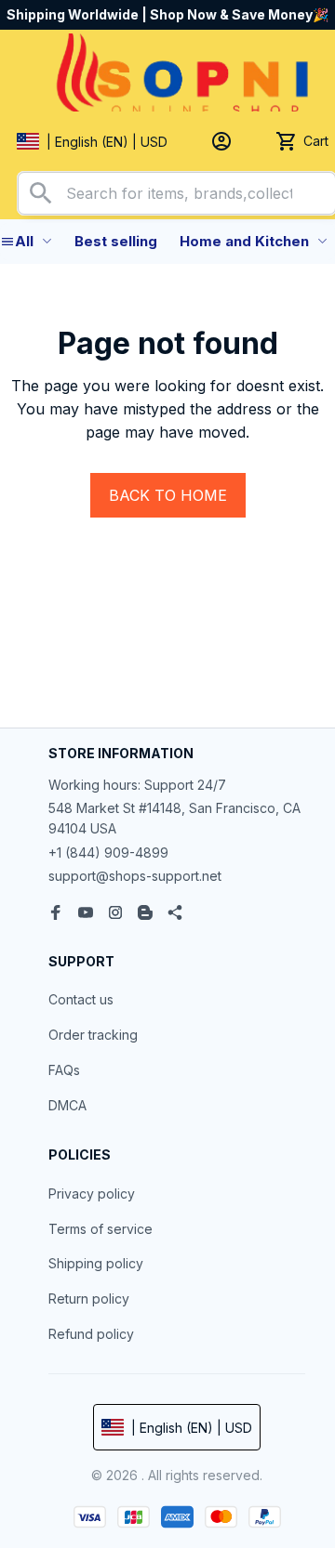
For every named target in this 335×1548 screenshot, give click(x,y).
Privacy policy (91, 1193)
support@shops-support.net (134, 876)
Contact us (81, 999)
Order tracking (93, 1035)
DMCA (67, 1105)
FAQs (64, 1070)
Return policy (88, 1298)
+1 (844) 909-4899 (108, 852)
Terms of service (100, 1229)
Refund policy (91, 1334)
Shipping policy (95, 1263)
